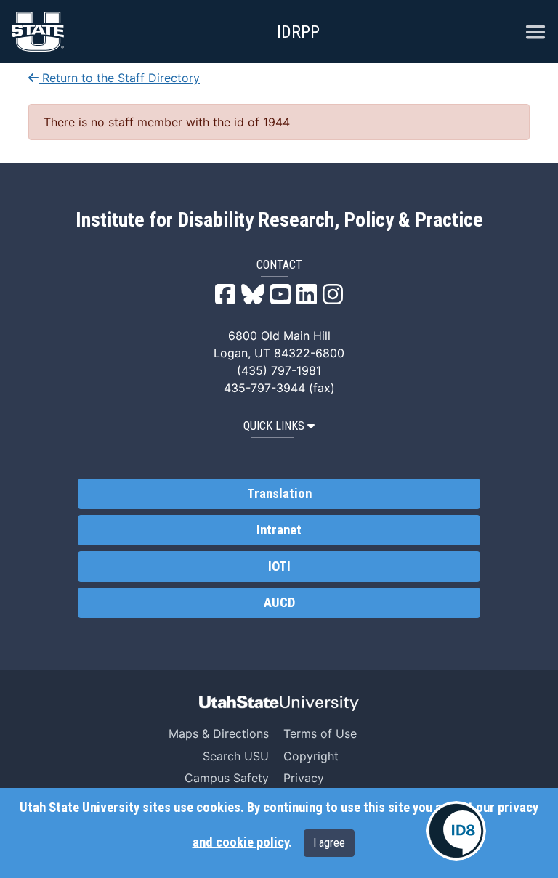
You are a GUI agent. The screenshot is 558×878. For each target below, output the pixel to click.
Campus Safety (227, 778)
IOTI (279, 566)
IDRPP (298, 32)
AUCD (279, 603)
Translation (279, 494)
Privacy (303, 778)
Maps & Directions (219, 733)
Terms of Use (320, 733)
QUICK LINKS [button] (273, 426)
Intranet (279, 530)
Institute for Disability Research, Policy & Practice (279, 220)
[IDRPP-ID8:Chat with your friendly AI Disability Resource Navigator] (456, 830)
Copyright (311, 756)
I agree (329, 843)
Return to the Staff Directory (119, 77)
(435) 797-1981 (279, 370)
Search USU (236, 756)
